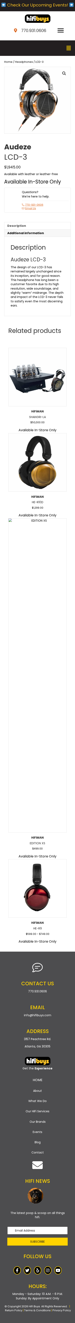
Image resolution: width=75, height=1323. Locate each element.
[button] (64, 73)
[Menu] (60, 30)
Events (37, 1132)
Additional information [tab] (25, 233)
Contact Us (37, 983)
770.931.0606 (33, 30)
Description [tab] (16, 226)
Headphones (24, 62)
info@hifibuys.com (37, 1015)
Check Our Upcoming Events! (37, 5)
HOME (37, 1080)
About (37, 1091)
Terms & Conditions (37, 1310)
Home (8, 62)
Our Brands (38, 1122)
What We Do (37, 1101)
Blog (38, 1142)
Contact (37, 1152)
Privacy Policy (61, 1310)
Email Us (30, 208)
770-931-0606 (34, 205)
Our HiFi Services (37, 1111)
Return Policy (13, 1310)
